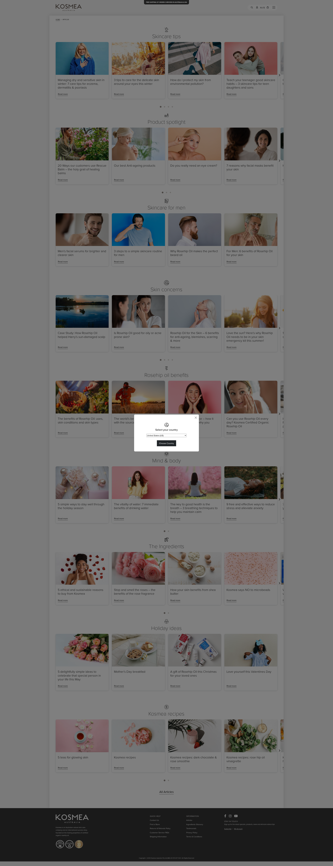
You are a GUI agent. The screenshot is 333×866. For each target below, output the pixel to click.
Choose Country (166, 443)
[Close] (196, 418)
